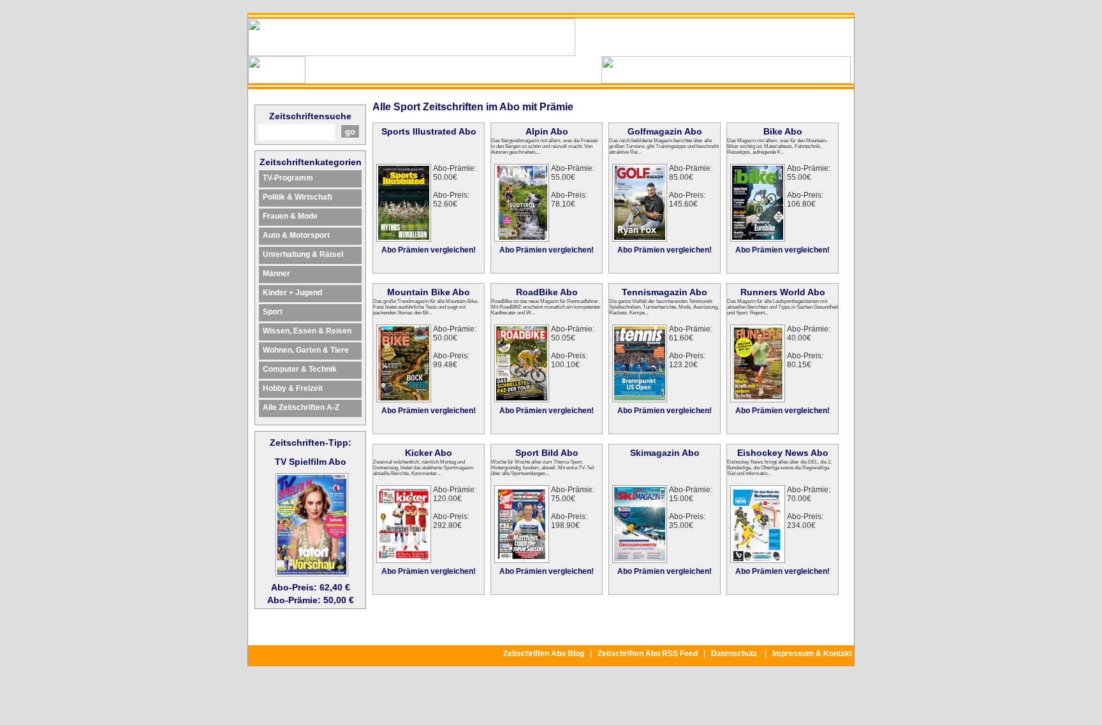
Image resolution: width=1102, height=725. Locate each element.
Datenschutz (734, 653)
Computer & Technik (300, 369)
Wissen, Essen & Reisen (307, 330)
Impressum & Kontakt (812, 653)
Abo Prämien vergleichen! (428, 249)
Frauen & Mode (290, 216)
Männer (276, 273)
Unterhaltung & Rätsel (303, 254)
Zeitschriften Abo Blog (543, 653)
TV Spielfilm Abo (310, 462)
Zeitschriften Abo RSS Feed (648, 653)
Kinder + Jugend (292, 292)
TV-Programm (288, 177)
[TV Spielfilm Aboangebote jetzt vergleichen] (312, 573)
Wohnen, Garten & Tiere (306, 350)
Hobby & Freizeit (293, 388)
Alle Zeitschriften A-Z (301, 407)
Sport (273, 311)
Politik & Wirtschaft (297, 197)
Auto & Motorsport (296, 235)
